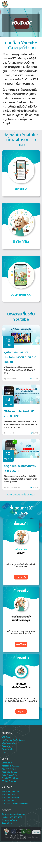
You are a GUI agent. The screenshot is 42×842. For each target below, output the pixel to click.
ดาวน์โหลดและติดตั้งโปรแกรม (13, 740)
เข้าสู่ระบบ (21, 711)
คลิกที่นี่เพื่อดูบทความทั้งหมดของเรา (21, 494)
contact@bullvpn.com (16, 814)
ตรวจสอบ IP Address (10, 765)
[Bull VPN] (5, 4)
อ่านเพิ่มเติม (22, 838)
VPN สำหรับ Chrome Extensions (15, 803)
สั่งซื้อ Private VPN (9, 775)
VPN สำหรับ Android (10, 797)
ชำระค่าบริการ (7, 746)
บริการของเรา (7, 762)
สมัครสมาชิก (21, 577)
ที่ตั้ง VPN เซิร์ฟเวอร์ (9, 768)
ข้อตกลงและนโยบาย (10, 820)
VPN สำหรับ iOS (8, 800)
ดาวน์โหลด (21, 644)
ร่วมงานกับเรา (7, 823)
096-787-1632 (16, 817)
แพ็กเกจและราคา (8, 743)
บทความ (5, 752)
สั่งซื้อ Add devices (9, 771)
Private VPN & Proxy (10, 778)
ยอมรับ (36, 832)
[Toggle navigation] (37, 4)
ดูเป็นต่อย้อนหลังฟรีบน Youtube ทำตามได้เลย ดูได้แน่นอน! (20, 357)
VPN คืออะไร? (7, 737)
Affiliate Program (9, 781)
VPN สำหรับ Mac (8, 794)
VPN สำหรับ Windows (10, 791)
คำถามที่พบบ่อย (8, 749)
